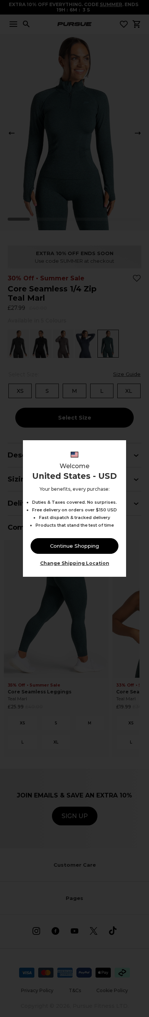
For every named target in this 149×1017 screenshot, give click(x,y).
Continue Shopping (74, 546)
